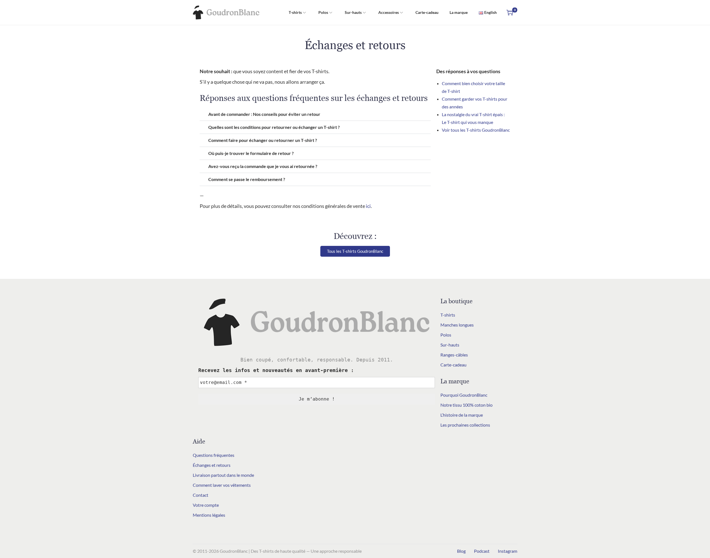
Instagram (507, 551)
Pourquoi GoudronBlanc (463, 395)
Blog (461, 551)
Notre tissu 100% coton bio (466, 404)
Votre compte (206, 505)
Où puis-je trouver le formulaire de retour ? (251, 153)
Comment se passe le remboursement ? (246, 179)
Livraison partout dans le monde (223, 475)
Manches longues (457, 324)
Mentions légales (209, 515)
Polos (445, 334)
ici (368, 206)
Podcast (482, 551)
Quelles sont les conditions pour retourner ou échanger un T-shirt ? (274, 127)
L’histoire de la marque (461, 414)
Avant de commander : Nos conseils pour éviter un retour (264, 114)
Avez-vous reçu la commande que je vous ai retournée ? (262, 166)
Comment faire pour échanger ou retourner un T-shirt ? (262, 140)
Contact (200, 495)
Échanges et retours (211, 465)
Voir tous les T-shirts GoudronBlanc (476, 130)
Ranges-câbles (454, 354)
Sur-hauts (449, 344)
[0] (509, 12)
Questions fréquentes (213, 455)
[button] (315, 114)
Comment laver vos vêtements (222, 485)
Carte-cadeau (453, 364)
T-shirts (447, 314)
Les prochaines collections (465, 424)
